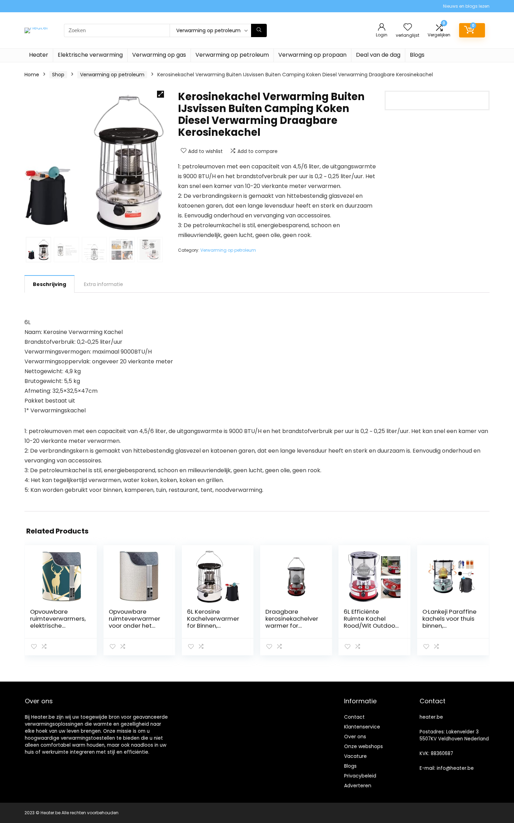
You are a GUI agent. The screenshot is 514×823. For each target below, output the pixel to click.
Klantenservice (362, 726)
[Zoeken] (259, 30)
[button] (160, 94)
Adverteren (357, 785)
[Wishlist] (408, 27)
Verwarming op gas (159, 55)
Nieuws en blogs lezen (466, 6)
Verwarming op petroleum (232, 55)
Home (31, 74)
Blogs (417, 55)
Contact (354, 716)
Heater (38, 55)
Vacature (355, 756)
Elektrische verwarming (90, 55)
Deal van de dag (378, 55)
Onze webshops (363, 746)
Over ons (355, 736)
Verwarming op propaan (312, 55)
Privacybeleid (360, 775)
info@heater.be (455, 768)
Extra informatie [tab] (103, 284)
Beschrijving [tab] (49, 284)
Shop (58, 74)
